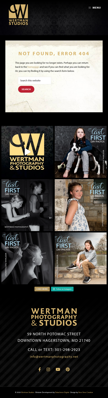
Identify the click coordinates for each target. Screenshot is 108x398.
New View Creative (85, 392)
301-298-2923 (54, 349)
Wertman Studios (27, 392)
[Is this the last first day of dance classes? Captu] (27, 258)
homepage (33, 66)
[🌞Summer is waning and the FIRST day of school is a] (81, 152)
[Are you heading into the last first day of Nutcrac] (27, 205)
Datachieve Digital (62, 392)
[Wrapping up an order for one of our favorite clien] (27, 152)
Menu (96, 7)
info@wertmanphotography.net (54, 357)
